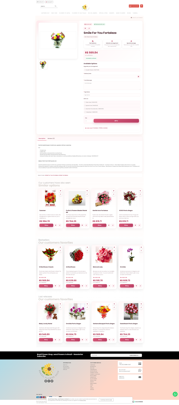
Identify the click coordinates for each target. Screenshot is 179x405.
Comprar (96, 117)
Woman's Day (93, 377)
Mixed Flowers (120, 13)
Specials (92, 389)
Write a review (103, 128)
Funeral (135, 13)
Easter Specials (93, 371)
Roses (129, 13)
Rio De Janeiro (92, 13)
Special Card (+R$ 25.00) (92, 105)
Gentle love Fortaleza (47, 210)
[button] (141, 6)
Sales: (125, 363)
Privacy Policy (83, 400)
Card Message (88, 80)
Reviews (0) (51, 138)
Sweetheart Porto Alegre (129, 324)
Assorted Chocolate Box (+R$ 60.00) (95, 108)
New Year (54, 13)
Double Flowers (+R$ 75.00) (92, 70)
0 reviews (95, 128)
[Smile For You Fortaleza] (58, 40)
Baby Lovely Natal (45, 324)
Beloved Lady (98, 267)
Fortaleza (65, 175)
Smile (60, 175)
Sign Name (87, 92)
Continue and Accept (106, 400)
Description (42, 138)
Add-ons (86, 98)
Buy (117, 121)
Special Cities (103, 13)
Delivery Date (87, 73)
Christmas (92, 365)
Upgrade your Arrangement (91, 66)
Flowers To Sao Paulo (79, 13)
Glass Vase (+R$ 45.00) (91, 102)
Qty (86, 118)
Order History (66, 368)
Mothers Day (45, 13)
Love (91, 386)
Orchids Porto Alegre (73, 324)
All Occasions (93, 378)
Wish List (65, 369)
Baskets (111, 13)
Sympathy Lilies (125, 210)
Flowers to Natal (64, 13)
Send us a (121, 377)
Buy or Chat (124, 370)
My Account (66, 366)
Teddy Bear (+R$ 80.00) (91, 112)
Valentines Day (93, 369)
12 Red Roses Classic (46, 267)
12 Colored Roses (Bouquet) (103, 210)
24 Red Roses (70, 267)
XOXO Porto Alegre (73, 210)
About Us (65, 365)
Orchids (123, 267)
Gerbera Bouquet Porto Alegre (104, 324)
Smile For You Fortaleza (137, 17)
